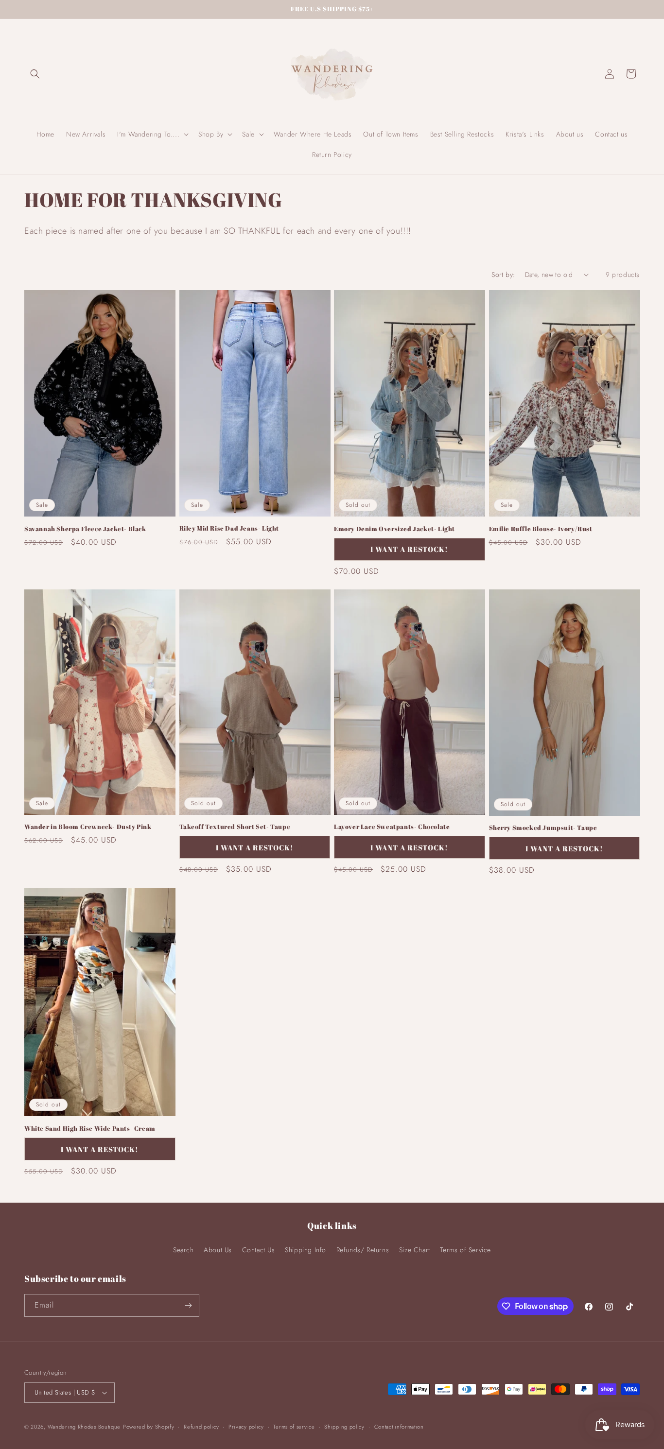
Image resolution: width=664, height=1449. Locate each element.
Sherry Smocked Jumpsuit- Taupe (543, 828)
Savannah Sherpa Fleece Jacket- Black (85, 529)
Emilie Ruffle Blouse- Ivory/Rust (541, 529)
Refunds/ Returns (362, 1250)
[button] (35, 74)
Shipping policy (344, 1427)
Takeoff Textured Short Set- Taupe (235, 827)
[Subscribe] (188, 1305)
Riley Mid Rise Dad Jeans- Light (229, 528)
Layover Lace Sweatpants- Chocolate (392, 827)
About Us (218, 1250)
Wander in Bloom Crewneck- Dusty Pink (88, 827)
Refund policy (201, 1427)
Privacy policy (246, 1427)
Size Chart (414, 1250)
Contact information (399, 1427)
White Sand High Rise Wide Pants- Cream (90, 1128)
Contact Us (258, 1250)
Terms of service (294, 1427)
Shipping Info (305, 1250)
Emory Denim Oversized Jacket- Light (394, 529)
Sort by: (503, 274)
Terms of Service (465, 1250)
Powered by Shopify (149, 1427)
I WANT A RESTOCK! (409, 549)
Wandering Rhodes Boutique (84, 1427)
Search (183, 1250)
